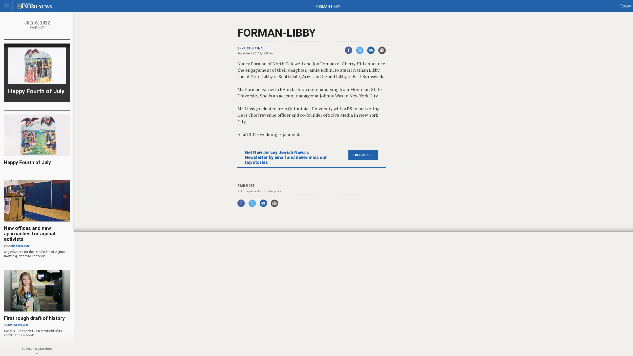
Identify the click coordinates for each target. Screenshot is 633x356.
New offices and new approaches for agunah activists (30, 233)
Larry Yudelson (18, 246)
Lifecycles (274, 191)
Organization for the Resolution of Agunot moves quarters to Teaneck (35, 253)
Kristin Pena (252, 48)
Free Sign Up (363, 155)
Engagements (251, 191)
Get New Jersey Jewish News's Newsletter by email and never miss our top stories (286, 157)
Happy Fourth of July (36, 91)
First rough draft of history (34, 318)
